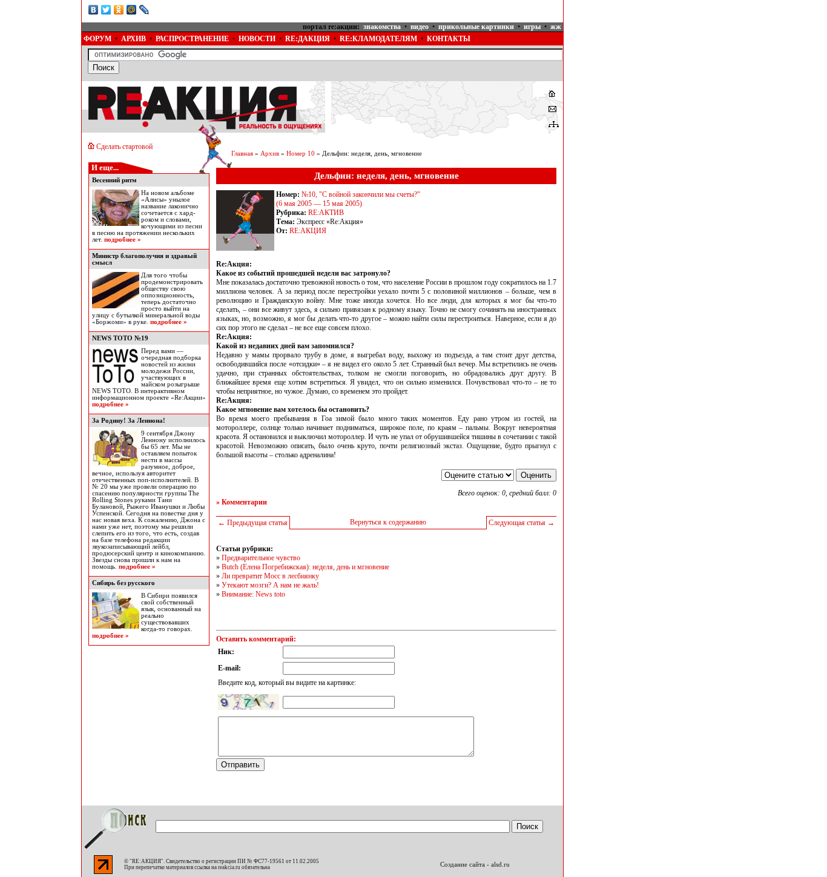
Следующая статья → (522, 522)
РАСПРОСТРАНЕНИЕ (192, 39)
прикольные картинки (476, 26)
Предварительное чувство (261, 558)
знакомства (382, 26)
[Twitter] (106, 10)
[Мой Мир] (131, 10)
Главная (242, 153)
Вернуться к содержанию (388, 522)
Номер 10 (300, 153)
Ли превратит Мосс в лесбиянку (270, 576)
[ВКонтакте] (93, 10)
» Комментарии (241, 502)
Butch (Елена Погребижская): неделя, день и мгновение (305, 567)
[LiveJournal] (144, 10)
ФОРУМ (97, 39)
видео (419, 26)
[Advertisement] (655, 75)
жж (555, 26)
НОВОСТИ (257, 39)
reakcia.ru (229, 867)
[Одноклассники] (119, 10)
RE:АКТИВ (326, 212)
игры (532, 26)
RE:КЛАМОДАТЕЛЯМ (378, 39)
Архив (269, 153)
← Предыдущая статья (253, 522)
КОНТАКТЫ (448, 39)
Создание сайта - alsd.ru (475, 864)
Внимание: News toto (253, 594)
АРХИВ (133, 39)
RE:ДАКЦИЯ (307, 39)
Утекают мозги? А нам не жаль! (270, 585)
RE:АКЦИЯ (307, 231)
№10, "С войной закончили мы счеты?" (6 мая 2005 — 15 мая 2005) (348, 199)
